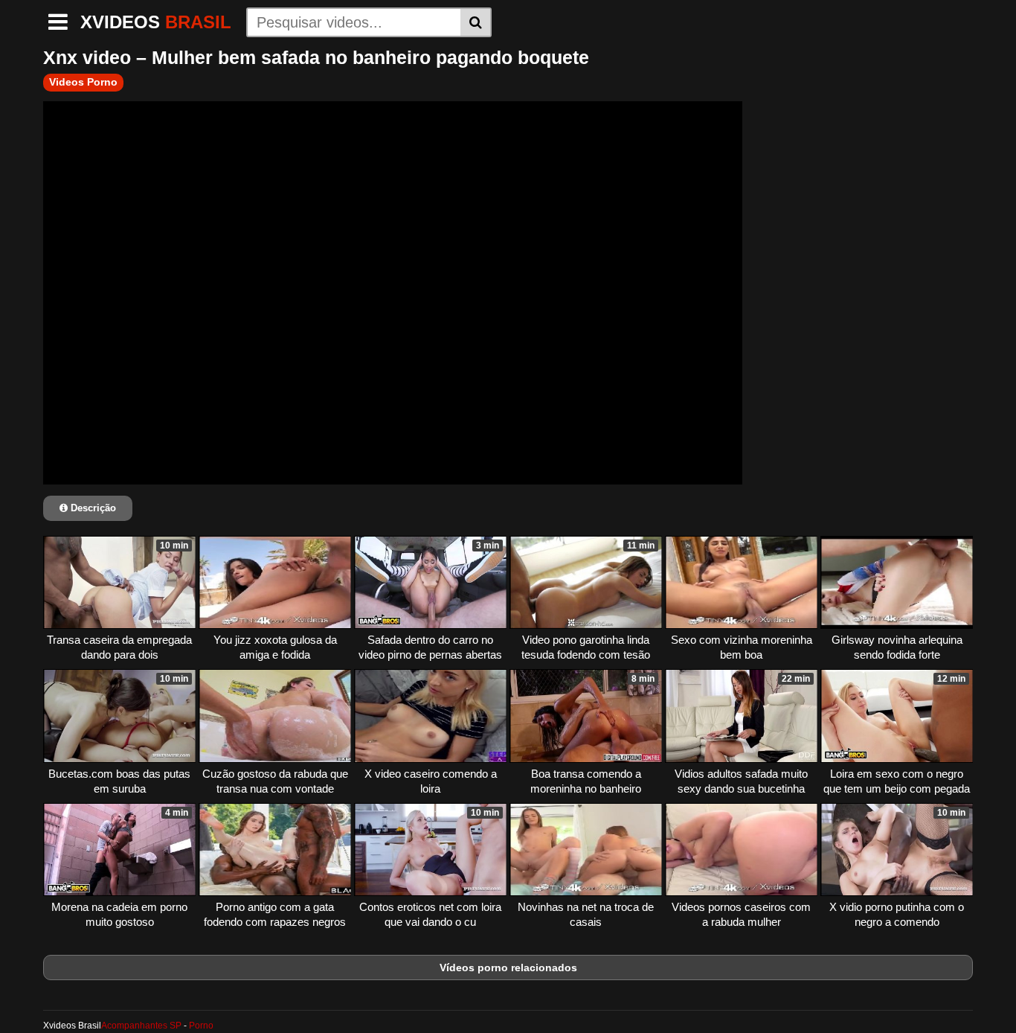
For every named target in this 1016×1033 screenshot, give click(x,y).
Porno (201, 1025)
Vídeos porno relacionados (508, 967)
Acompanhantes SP (141, 1025)
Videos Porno (83, 82)
